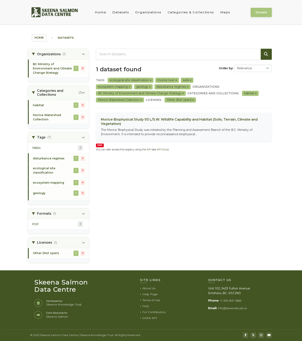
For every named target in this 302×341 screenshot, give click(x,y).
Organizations (148, 12)
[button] (58, 54)
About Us (148, 288)
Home (100, 12)
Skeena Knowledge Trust (64, 304)
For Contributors (153, 312)
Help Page (150, 294)
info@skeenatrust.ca (232, 308)
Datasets (120, 12)
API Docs (162, 149)
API (149, 149)
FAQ (145, 306)
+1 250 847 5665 (230, 300)
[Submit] (266, 54)
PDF (99, 145)
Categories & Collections (191, 12)
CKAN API (149, 318)
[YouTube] (269, 335)
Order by (226, 68)
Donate (261, 12)
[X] (253, 335)
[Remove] (150, 80)
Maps (225, 12)
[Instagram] (261, 335)
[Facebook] (245, 335)
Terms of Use (151, 300)
